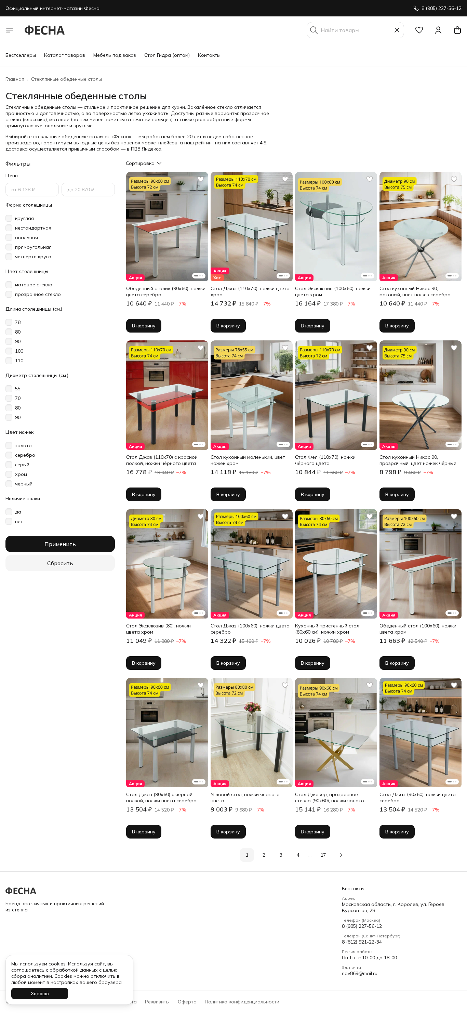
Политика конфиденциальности (242, 1002)
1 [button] (246, 855)
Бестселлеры (20, 55)
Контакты (209, 55)
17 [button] (323, 855)
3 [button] (281, 855)
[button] (419, 30)
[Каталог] (9, 30)
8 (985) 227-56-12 (362, 926)
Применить (60, 544)
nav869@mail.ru (359, 973)
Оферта (187, 1002)
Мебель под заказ (114, 55)
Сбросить (60, 563)
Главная (14, 79)
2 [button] (264, 855)
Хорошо (40, 993)
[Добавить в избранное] (200, 179)
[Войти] (438, 30)
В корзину (144, 326)
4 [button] (298, 855)
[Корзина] (457, 30)
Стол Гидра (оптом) (167, 55)
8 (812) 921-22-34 (362, 942)
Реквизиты (157, 1002)
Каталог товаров (64, 55)
